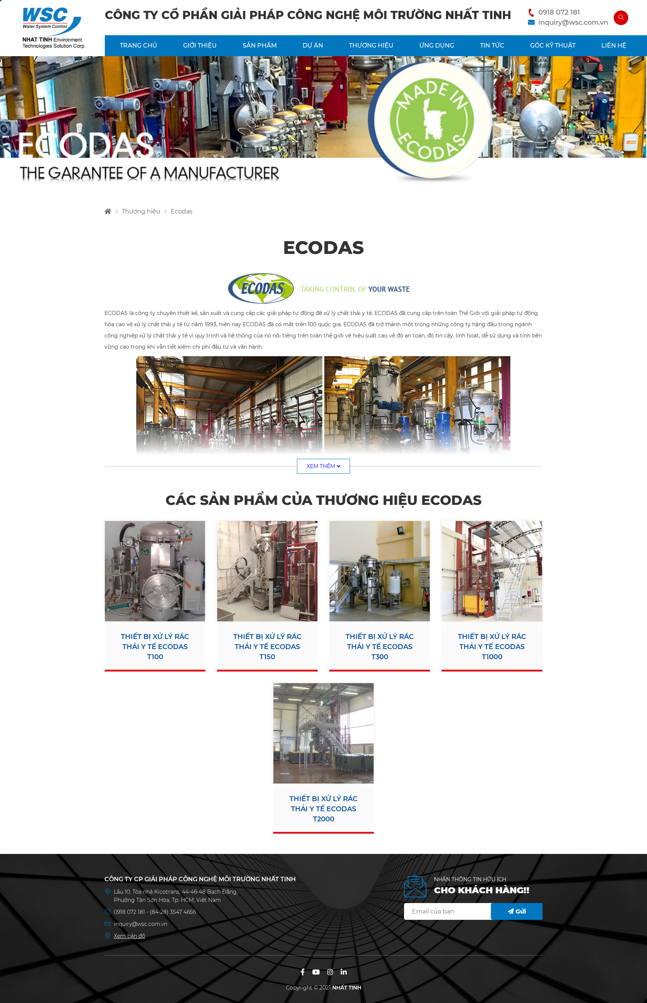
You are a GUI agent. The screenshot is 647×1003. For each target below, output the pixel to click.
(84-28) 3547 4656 (173, 912)
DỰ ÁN (313, 45)
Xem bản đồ (129, 936)
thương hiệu (141, 211)
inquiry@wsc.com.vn (573, 22)
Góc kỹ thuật (552, 45)
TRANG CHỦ (138, 45)
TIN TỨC (492, 45)
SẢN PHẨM (260, 45)
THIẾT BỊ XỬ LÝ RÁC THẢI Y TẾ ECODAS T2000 (323, 809)
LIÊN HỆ (613, 45)
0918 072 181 (559, 12)
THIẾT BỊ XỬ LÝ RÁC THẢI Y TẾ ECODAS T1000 (492, 647)
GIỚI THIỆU (200, 45)
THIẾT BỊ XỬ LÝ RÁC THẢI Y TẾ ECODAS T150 (267, 647)
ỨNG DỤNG (436, 45)
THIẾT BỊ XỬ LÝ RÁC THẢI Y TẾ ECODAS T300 (380, 647)
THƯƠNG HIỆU (371, 45)
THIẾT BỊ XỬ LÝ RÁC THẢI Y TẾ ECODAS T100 (155, 647)
